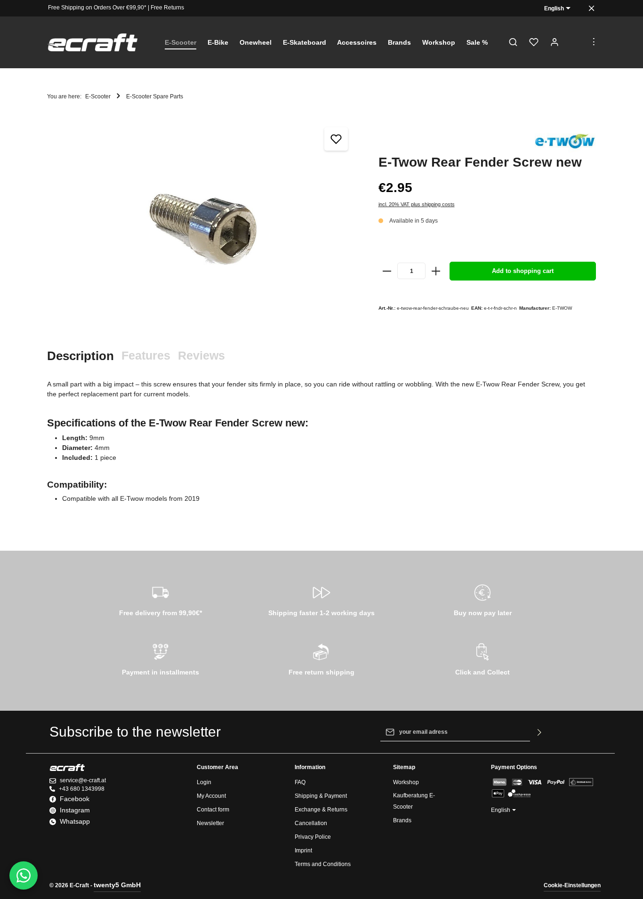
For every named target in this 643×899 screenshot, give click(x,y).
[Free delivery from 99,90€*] (160, 599)
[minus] (387, 271)
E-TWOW (562, 308)
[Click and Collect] (482, 658)
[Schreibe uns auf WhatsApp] (23, 875)
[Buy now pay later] (482, 599)
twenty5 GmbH (117, 885)
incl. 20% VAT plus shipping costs (416, 204)
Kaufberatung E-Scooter (414, 801)
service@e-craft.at (83, 780)
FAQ (300, 782)
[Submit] (540, 731)
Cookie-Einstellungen (572, 885)
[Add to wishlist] (336, 139)
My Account (211, 796)
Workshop (406, 782)
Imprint (303, 850)
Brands (402, 820)
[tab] (80, 356)
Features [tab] (145, 355)
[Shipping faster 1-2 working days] (321, 599)
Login (204, 782)
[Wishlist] (533, 42)
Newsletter (210, 823)
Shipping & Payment (321, 796)
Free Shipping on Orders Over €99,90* (97, 7)
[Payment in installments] (160, 658)
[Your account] (554, 42)
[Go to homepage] (92, 42)
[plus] (436, 271)
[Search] (513, 42)
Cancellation (311, 823)
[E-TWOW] (565, 141)
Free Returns (167, 7)
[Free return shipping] (321, 658)
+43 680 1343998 (81, 789)
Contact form (213, 809)
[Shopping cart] (575, 42)
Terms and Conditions (323, 864)
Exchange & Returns (321, 809)
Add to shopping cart (523, 270)
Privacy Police (313, 837)
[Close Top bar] (591, 8)
